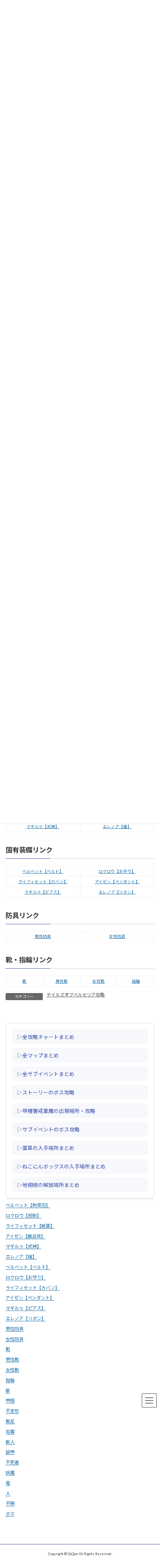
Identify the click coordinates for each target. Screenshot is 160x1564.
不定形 (12, 1411)
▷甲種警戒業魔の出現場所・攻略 (56, 1110)
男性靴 (61, 981)
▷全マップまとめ (38, 1055)
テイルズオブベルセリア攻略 (76, 995)
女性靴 (98, 981)
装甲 (10, 1452)
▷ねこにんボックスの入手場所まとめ (61, 1166)
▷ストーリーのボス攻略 (45, 1092)
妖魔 (10, 1473)
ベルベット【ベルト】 (42, 871)
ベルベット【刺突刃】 (28, 1205)
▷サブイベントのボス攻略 (48, 1129)
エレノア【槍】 (117, 826)
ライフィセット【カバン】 (43, 881)
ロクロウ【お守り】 (117, 871)
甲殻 (10, 1400)
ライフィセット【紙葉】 (30, 1225)
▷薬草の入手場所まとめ (45, 1147)
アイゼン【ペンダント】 (117, 881)
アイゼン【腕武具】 (25, 1236)
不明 (10, 1503)
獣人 (10, 1441)
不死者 (12, 1462)
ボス (10, 1514)
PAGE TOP (149, 1508)
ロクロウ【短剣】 (23, 1215)
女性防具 (117, 936)
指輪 (136, 981)
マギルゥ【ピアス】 (43, 891)
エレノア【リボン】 (117, 891)
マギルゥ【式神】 (42, 826)
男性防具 (43, 936)
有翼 (10, 1431)
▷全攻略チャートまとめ (45, 1036)
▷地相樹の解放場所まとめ (48, 1184)
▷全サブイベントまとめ (45, 1073)
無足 (10, 1421)
